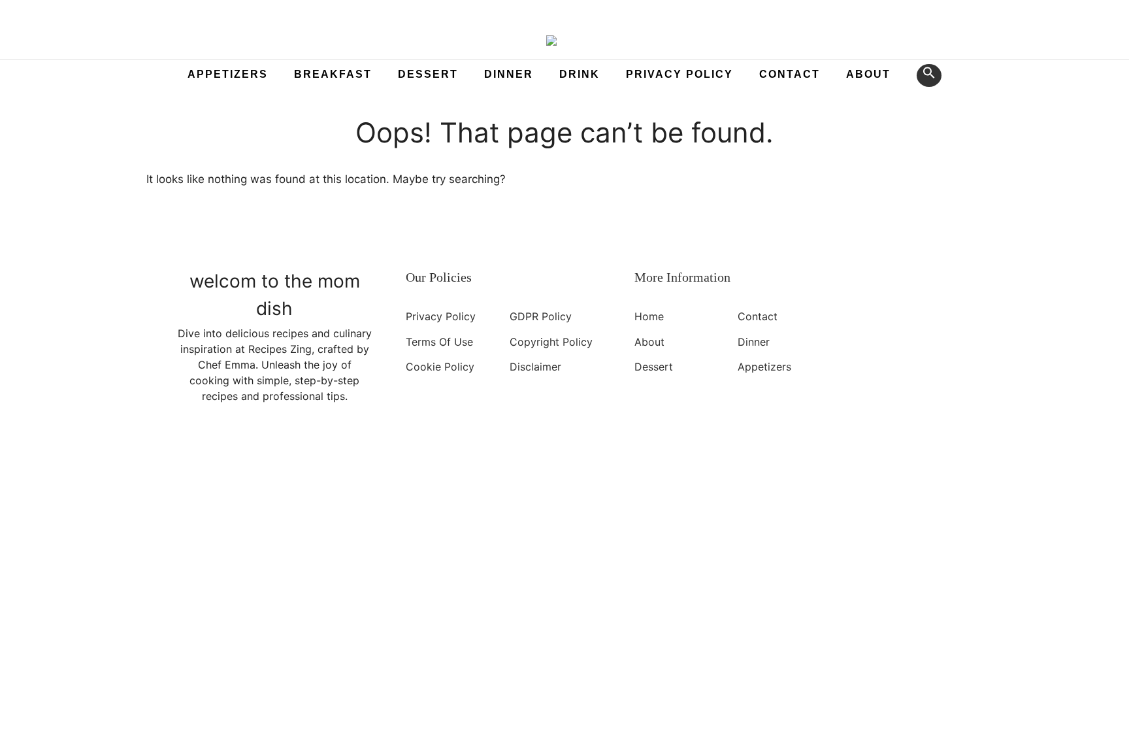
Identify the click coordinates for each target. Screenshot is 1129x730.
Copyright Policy (551, 341)
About (868, 74)
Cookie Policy (440, 366)
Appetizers (228, 74)
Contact (789, 74)
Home (649, 316)
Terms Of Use (439, 341)
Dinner (508, 74)
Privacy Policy (679, 74)
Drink (579, 74)
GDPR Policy (541, 316)
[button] (929, 75)
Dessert (428, 74)
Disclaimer (535, 366)
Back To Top (379, 469)
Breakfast (333, 74)
